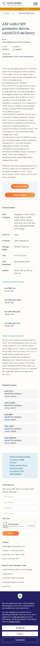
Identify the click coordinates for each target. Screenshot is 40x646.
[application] (20, 618)
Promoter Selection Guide (13, 578)
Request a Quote (20, 186)
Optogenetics (14, 13)
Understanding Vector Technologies (17, 569)
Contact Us (16, 471)
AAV (16, 56)
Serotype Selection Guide (13, 582)
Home (7, 13)
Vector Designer (20, 195)
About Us (6, 586)
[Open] (35, 3)
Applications (7, 574)
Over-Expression (26, 56)
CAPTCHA (6, 519)
